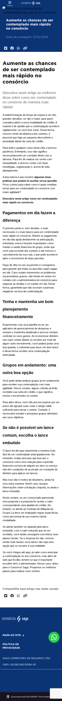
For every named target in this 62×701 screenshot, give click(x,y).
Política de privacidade (11, 646)
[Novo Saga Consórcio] (31, 3)
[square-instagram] (14, 677)
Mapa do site (12, 635)
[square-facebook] (6, 677)
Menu (10, 5)
